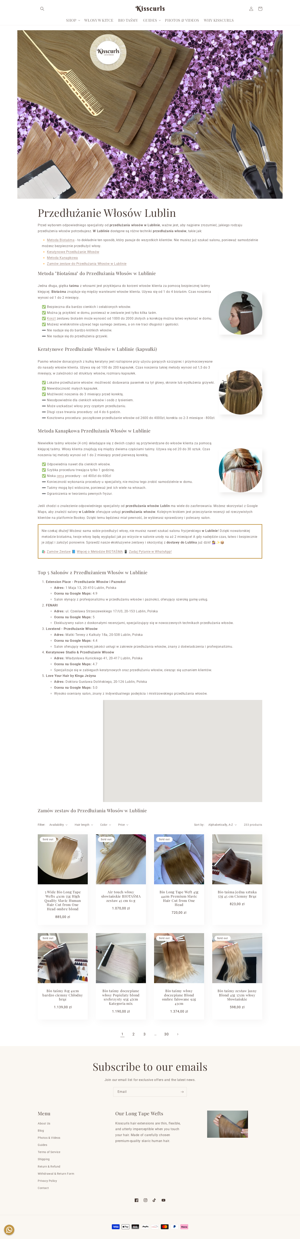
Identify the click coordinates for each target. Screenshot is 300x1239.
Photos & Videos (49, 1137)
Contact (43, 1188)
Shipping (44, 1159)
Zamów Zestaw (59, 552)
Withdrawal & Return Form (56, 1173)
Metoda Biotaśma (60, 240)
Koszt (51, 318)
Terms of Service (49, 1152)
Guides (42, 1145)
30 (166, 1034)
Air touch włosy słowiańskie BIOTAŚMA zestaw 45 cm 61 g (121, 896)
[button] (42, 8)
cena (60, 476)
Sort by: (199, 824)
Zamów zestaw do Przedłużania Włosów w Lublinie (87, 264)
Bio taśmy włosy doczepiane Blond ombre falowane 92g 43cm (179, 997)
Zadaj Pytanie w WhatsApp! (150, 552)
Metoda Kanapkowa (62, 258)
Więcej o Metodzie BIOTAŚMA (100, 552)
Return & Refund (49, 1166)
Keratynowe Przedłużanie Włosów (73, 252)
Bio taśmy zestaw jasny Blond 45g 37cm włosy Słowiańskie (237, 995)
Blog (41, 1130)
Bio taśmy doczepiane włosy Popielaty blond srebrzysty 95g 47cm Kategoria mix (121, 997)
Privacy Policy (47, 1180)
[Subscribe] (182, 1092)
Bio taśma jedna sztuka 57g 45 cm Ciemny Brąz (237, 894)
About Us (44, 1123)
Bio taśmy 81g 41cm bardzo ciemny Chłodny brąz (62, 995)
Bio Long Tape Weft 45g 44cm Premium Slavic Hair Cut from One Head (179, 898)
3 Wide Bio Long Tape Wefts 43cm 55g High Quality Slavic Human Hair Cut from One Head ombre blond (62, 900)
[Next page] (177, 1034)
